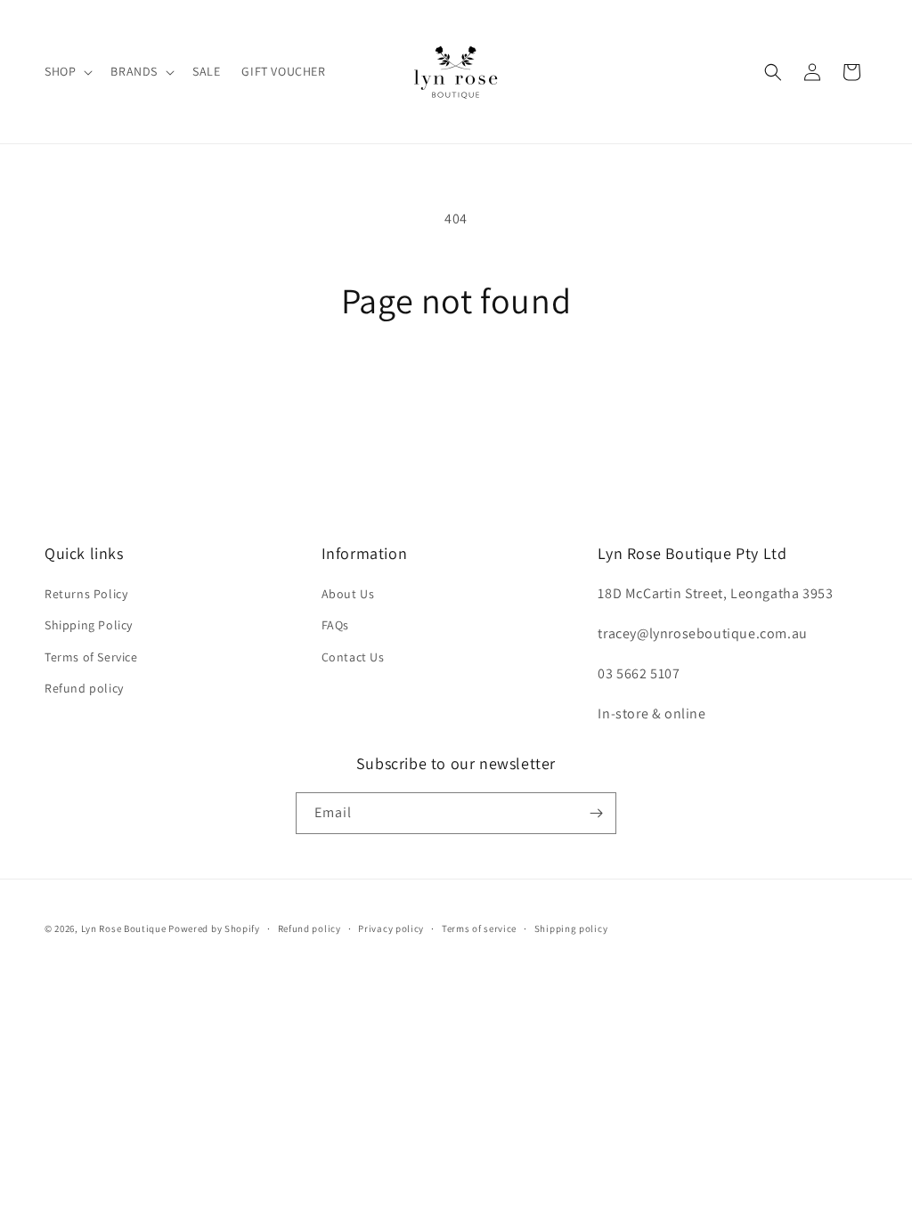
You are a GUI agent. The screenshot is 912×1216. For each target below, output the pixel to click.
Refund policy (84, 688)
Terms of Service (91, 657)
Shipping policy (571, 928)
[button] (67, 71)
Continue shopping (456, 387)
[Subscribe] (595, 813)
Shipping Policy (89, 625)
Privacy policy (391, 928)
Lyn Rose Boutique (124, 928)
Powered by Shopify (214, 928)
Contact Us (353, 657)
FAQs (335, 625)
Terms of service (479, 928)
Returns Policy (86, 594)
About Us (348, 594)
